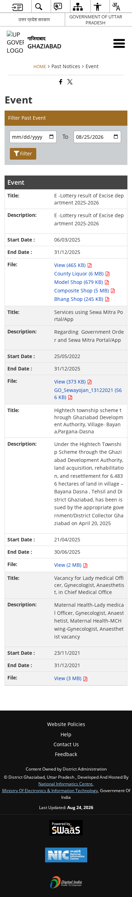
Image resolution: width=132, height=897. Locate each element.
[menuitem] (17, 6)
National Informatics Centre (65, 783)
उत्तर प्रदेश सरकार (34, 19)
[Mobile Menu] (119, 43)
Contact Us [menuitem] (66, 744)
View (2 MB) (68, 565)
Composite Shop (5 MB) (82, 290)
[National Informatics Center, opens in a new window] (66, 855)
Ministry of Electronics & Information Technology (50, 790)
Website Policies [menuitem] (66, 724)
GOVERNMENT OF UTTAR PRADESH (95, 19)
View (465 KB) (70, 265)
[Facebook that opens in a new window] (60, 82)
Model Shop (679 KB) (79, 282)
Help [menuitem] (66, 734)
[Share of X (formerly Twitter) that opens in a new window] (69, 82)
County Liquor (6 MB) (79, 273)
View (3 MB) (68, 678)
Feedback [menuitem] (66, 754)
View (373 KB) (70, 381)
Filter (26, 153)
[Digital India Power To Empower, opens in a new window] (66, 883)
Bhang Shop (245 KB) (79, 299)
